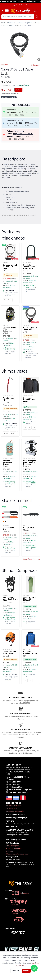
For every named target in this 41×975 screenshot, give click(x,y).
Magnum (4, 64)
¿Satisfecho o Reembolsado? (15, 811)
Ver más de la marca (31, 559)
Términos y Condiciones (13, 848)
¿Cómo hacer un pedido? (13, 806)
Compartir (36, 65)
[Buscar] (37, 16)
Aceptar (26, 971)
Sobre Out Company (12, 846)
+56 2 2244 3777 (21, 5)
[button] (20, 45)
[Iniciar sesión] (28, 10)
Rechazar (15, 971)
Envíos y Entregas (11, 808)
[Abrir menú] (7, 10)
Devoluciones (10, 851)
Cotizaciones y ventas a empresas (17, 854)
